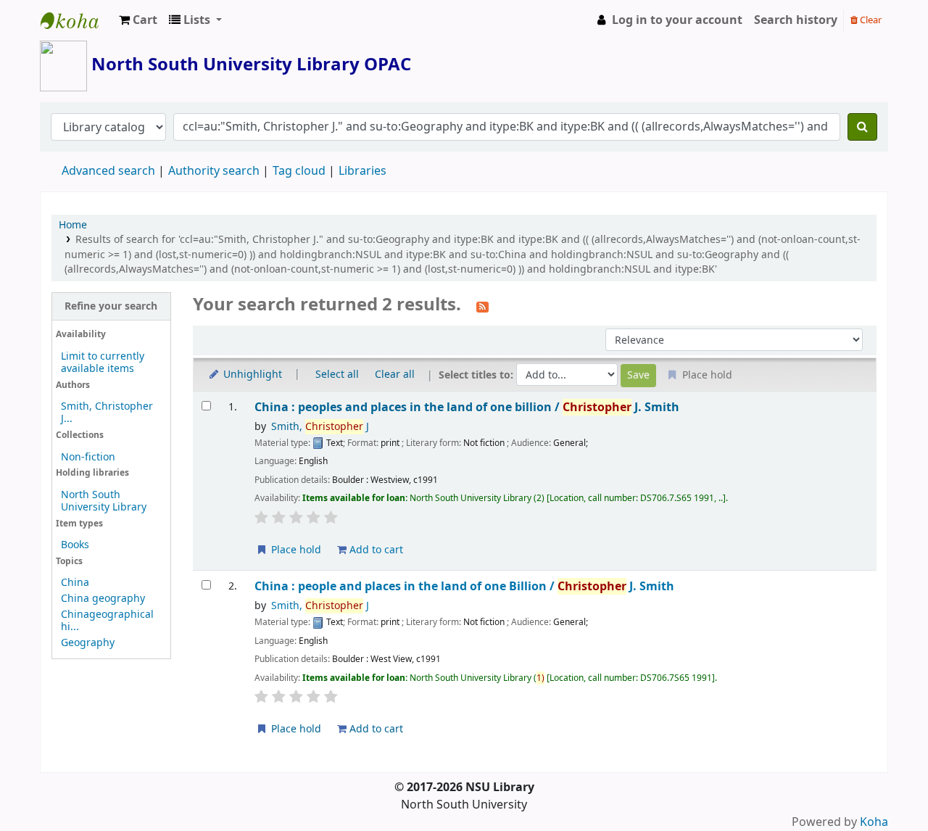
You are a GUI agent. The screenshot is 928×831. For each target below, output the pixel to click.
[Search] (862, 127)
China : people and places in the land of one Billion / (464, 586)
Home (73, 225)
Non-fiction (88, 457)
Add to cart (375, 550)
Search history (795, 20)
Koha (874, 822)
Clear (870, 20)
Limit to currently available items (102, 362)
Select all (337, 374)
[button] (138, 20)
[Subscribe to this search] (482, 306)
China (75, 582)
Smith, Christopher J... (107, 412)
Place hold (294, 550)
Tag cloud (299, 171)
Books (75, 545)
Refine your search (111, 306)
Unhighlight (251, 374)
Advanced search (108, 171)
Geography (88, 642)
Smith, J (320, 426)
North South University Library (77, 20)
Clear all (395, 374)
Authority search (214, 171)
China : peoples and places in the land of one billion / (466, 407)
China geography (103, 598)
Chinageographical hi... (107, 620)
